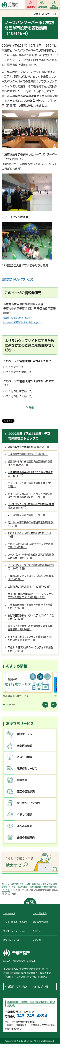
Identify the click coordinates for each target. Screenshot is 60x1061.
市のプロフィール (11, 940)
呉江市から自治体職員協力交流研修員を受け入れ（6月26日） (30, 463)
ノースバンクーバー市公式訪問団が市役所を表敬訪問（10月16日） (31, 556)
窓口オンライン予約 (28, 803)
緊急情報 (30, 7)
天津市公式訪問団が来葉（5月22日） (28, 454)
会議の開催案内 (26, 837)
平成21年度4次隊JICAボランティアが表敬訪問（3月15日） (30, 649)
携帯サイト (37, 931)
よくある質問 (24, 826)
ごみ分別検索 (24, 757)
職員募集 (22, 780)
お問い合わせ (41, 986)
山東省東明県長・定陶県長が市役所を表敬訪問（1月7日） (30, 606)
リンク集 (37, 940)
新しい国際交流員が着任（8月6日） (27, 515)
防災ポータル (24, 734)
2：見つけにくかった (19, 396)
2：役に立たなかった (19, 372)
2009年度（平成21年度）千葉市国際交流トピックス (29, 436)
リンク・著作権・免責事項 (15, 922)
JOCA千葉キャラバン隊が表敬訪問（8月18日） (29, 535)
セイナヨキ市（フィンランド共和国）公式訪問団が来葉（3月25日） (30, 638)
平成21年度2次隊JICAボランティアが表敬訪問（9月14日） (30, 546)
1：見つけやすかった (19, 391)
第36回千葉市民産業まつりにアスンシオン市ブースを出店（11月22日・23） (30, 596)
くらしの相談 (24, 814)
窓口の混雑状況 (26, 791)
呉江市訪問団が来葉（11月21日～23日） (30, 586)
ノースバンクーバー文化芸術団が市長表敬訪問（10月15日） (31, 567)
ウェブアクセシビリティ (14, 931)
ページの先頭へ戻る (30, 902)
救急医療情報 (24, 745)
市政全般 (14, 884)
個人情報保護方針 (41, 922)
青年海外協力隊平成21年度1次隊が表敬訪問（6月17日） (30, 474)
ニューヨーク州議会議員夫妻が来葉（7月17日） (29, 485)
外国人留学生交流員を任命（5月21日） (29, 447)
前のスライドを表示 (45, 705)
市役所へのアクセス (17, 986)
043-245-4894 (31, 1016)
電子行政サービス (27, 768)
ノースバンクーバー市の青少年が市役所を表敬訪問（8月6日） (31, 506)
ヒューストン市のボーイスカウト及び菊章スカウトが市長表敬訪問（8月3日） (30, 495)
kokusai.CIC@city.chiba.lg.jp (22, 322)
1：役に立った (15, 367)
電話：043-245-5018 (17, 318)
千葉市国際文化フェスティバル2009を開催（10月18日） (31, 578)
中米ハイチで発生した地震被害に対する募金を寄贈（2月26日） (30, 628)
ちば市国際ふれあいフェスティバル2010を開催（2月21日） (31, 617)
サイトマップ (9, 913)
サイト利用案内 (39, 913)
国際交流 (46, 884)
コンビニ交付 (12, 696)
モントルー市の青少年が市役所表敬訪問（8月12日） (31, 524)
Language (42, 7)
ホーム (5, 884)
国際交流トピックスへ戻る (18, 279)
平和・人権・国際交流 (30, 884)
